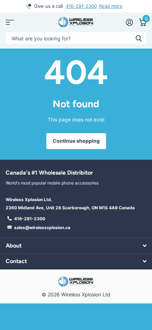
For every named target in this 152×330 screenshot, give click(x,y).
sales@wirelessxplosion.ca (42, 227)
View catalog (10, 22)
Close (76, 245)
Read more (111, 6)
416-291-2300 (81, 6)
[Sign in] (129, 22)
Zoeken (138, 38)
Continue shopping (76, 141)
